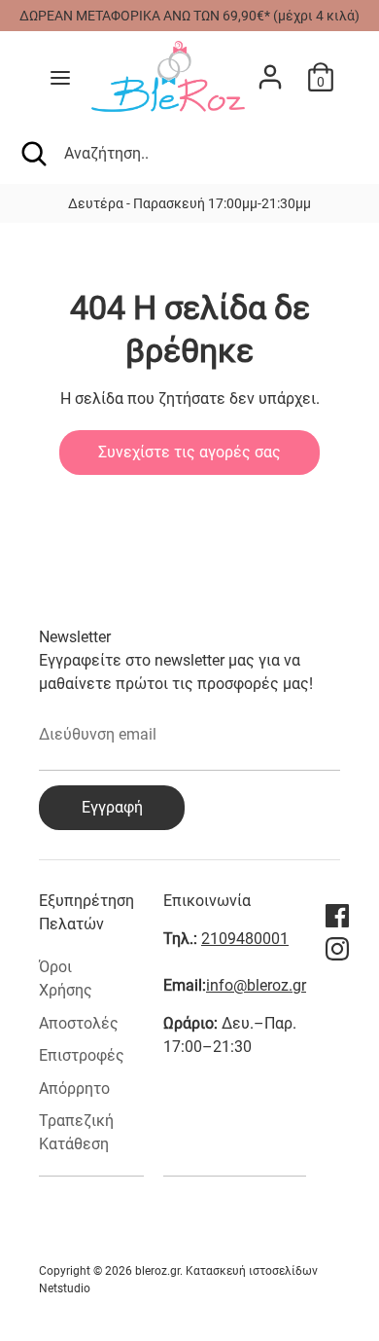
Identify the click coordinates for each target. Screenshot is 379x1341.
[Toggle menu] (60, 77)
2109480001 (245, 938)
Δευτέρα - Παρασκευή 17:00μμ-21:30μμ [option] (189, 203)
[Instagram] (337, 948)
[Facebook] (337, 915)
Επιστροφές (81, 1055)
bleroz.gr (157, 1271)
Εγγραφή (112, 807)
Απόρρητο (74, 1088)
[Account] (270, 68)
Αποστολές (79, 1023)
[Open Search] (32, 153)
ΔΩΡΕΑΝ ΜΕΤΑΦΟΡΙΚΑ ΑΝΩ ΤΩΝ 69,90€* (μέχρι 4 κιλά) (189, 15)
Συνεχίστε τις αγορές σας (189, 452)
